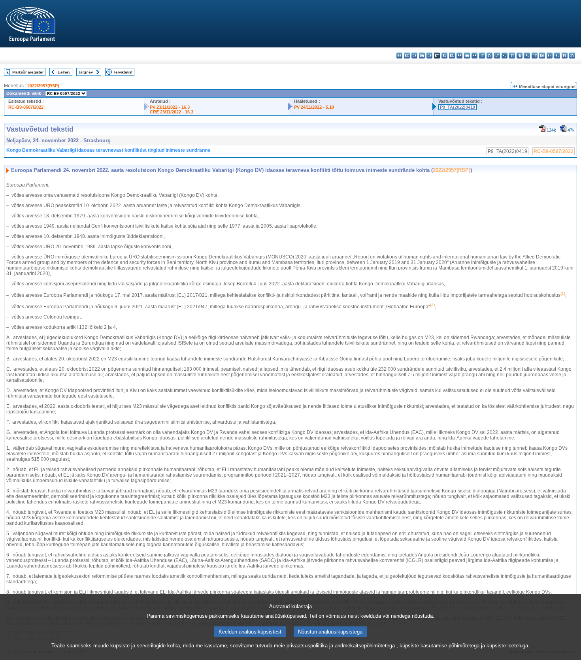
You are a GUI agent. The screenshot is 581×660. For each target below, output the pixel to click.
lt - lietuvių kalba (497, 55)
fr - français (459, 55)
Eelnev (64, 72)
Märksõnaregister (27, 72)
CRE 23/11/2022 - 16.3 (171, 111)
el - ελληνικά (444, 55)
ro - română (542, 55)
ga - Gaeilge (467, 55)
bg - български (399, 55)
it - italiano (482, 55)
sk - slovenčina (550, 55)
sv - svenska (572, 55)
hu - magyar (504, 55)
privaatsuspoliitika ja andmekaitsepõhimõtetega (341, 646)
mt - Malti (512, 55)
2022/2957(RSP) (43, 85)
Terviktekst (122, 72)
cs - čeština (414, 55)
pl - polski (527, 55)
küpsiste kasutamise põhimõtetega (439, 646)
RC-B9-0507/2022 (25, 107)
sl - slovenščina (557, 55)
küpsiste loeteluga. (508, 646)
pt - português (535, 55)
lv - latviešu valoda (489, 55)
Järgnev (85, 72)
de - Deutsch (429, 55)
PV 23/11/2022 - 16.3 (170, 107)
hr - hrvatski (474, 55)
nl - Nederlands (520, 55)
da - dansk (422, 55)
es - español (407, 55)
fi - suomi (565, 55)
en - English (452, 55)
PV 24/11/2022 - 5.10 (314, 107)
